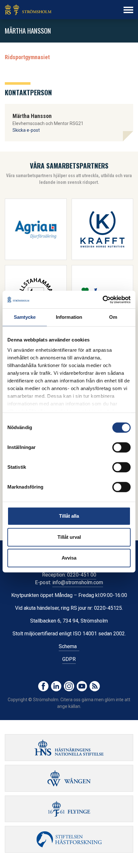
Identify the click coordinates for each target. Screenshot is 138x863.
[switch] (121, 447)
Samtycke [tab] (25, 317)
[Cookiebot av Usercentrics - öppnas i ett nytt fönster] (102, 299)
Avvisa (69, 558)
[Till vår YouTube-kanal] (82, 686)
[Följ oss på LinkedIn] (56, 686)
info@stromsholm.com (77, 582)
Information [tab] (69, 317)
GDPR (69, 659)
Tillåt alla (69, 516)
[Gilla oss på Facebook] (43, 686)
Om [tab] (113, 317)
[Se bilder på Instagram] (69, 686)
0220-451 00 (81, 575)
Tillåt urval (69, 537)
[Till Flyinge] (69, 809)
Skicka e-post (26, 130)
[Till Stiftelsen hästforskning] (69, 748)
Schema (69, 646)
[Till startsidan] (28, 9)
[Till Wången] (69, 778)
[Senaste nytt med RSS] (95, 686)
